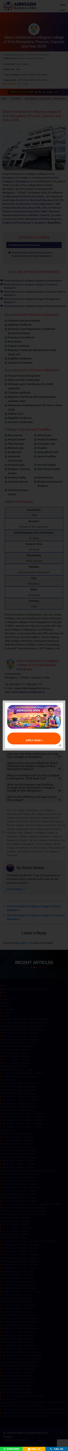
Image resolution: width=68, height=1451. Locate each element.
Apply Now (33, 740)
